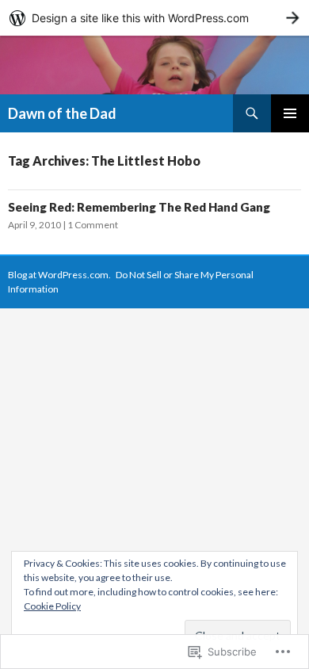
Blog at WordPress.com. (59, 275)
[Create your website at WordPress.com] (154, 18)
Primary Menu (290, 113)
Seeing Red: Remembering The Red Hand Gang (139, 207)
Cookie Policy (52, 606)
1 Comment (92, 225)
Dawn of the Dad (62, 113)
